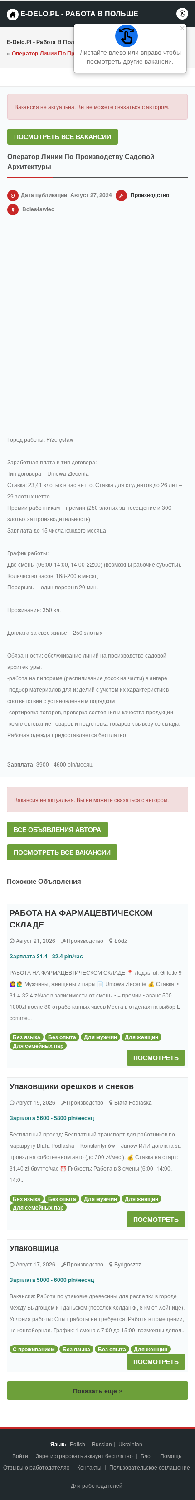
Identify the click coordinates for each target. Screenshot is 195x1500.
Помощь (170, 1456)
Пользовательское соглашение (150, 1467)
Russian (102, 1444)
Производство (150, 195)
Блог (146, 1456)
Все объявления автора (57, 829)
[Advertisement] (97, 326)
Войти (20, 1456)
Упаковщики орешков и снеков (72, 1086)
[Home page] (13, 14)
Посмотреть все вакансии (62, 136)
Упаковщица (34, 1248)
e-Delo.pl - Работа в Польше (78, 13)
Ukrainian (130, 1444)
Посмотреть (156, 1057)
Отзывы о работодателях (36, 1467)
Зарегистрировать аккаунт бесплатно (85, 1456)
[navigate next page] (182, 14)
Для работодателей (97, 1485)
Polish (77, 1444)
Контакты (90, 1467)
